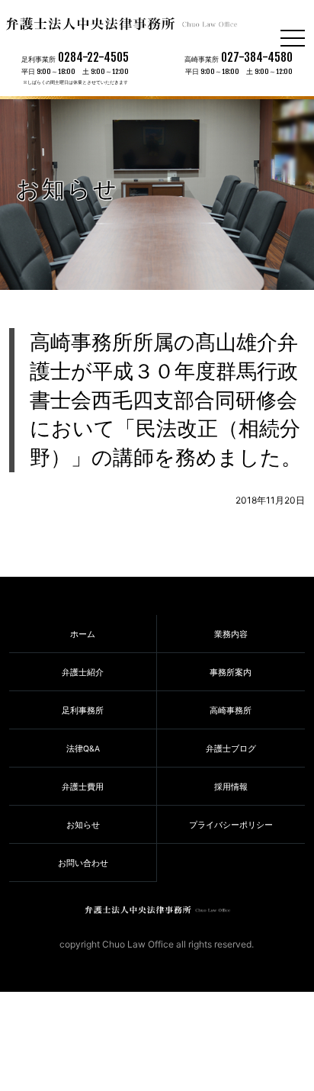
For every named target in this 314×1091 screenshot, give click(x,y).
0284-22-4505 (93, 57)
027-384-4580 (257, 57)
